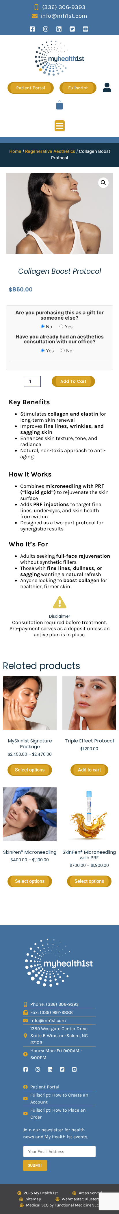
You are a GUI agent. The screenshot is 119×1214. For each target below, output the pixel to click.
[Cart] (59, 105)
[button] (60, 126)
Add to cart (73, 381)
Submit (35, 1165)
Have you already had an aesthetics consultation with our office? (60, 339)
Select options (29, 770)
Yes (67, 326)
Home (15, 151)
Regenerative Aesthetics (50, 151)
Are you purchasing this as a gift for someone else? (59, 315)
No (48, 326)
